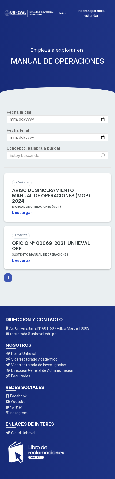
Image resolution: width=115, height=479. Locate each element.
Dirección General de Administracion (41, 370)
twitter (15, 407)
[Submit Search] (103, 155)
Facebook (18, 396)
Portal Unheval (23, 354)
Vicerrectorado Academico (33, 359)
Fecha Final (18, 130)
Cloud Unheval (22, 433)
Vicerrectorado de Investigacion (38, 365)
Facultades (20, 376)
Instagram (18, 413)
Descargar (22, 212)
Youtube (17, 402)
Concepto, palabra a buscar (33, 148)
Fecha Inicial (19, 112)
